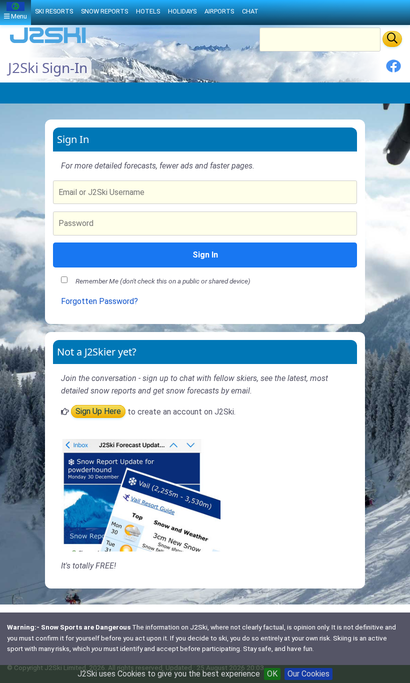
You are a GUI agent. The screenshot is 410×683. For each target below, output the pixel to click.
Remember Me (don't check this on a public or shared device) (163, 281)
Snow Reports (104, 11)
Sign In (205, 255)
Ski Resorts (54, 11)
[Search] (392, 39)
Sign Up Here (98, 411)
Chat (250, 11)
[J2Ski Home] (48, 42)
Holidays (182, 11)
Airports (219, 11)
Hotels (148, 11)
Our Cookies (309, 673)
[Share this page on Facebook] (393, 69)
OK (272, 673)
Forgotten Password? (99, 301)
